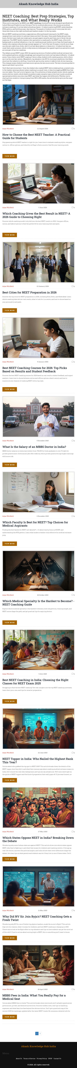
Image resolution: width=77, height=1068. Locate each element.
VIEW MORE (10, 156)
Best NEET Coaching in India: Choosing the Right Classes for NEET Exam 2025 (35, 681)
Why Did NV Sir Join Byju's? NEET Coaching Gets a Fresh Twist (37, 918)
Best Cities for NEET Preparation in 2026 (29, 292)
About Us (19, 1059)
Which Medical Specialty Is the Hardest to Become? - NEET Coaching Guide (38, 602)
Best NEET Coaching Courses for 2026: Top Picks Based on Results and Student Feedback (34, 369)
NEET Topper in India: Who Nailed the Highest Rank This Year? (37, 760)
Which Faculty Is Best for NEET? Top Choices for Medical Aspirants (35, 524)
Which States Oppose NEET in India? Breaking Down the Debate (38, 839)
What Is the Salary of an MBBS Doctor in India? (34, 447)
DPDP (50, 1059)
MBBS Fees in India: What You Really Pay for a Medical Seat (34, 997)
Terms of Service (29, 1059)
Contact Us (57, 1059)
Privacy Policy (42, 1059)
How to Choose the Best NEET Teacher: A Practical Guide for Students (36, 136)
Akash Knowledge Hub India (38, 4)
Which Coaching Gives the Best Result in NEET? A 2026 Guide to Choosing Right (36, 215)
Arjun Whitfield (8, 129)
